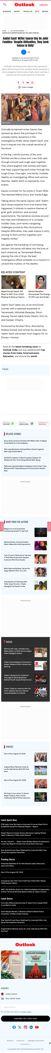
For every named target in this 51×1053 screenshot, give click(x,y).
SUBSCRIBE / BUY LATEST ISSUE (25, 1018)
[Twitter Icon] (20, 1027)
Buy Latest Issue (13, 998)
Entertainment (31, 353)
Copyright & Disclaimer (35, 1041)
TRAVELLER (27, 11)
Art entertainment (17, 31)
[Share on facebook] (18, 82)
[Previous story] (2, 526)
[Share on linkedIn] (28, 82)
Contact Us (20, 1041)
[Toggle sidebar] (6, 4)
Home (4, 31)
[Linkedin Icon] (31, 1027)
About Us (10, 1041)
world (34, 356)
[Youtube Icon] (37, 1027)
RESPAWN (46, 11)
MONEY (17, 11)
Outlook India (10, 349)
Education (8, 356)
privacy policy (26, 1012)
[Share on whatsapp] (32, 82)
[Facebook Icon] (14, 1027)
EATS (37, 11)
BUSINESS (7, 11)
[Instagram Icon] (25, 1027)
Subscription (11, 994)
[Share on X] (23, 82)
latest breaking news (26, 346)
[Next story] (49, 526)
